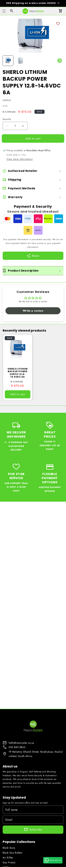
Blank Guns (9, 848)
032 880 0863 (17, 747)
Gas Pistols (9, 862)
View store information (20, 159)
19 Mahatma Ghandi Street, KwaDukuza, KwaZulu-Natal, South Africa (36, 754)
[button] (4, 11)
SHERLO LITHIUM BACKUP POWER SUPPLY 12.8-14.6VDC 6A (17, 372)
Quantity (7, 119)
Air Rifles (8, 857)
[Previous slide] (6, 61)
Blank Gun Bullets (12, 852)
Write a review (33, 311)
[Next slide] (59, 61)
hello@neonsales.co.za (21, 743)
